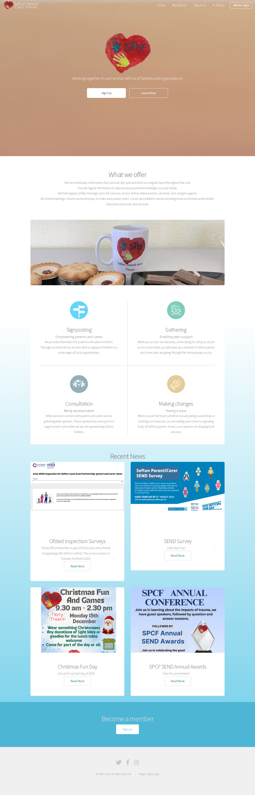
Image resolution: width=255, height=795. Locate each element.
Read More (77, 566)
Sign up (127, 729)
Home (161, 5)
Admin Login (241, 5)
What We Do (179, 5)
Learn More (148, 93)
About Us (200, 5)
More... (220, 5)
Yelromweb (153, 774)
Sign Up (106, 93)
